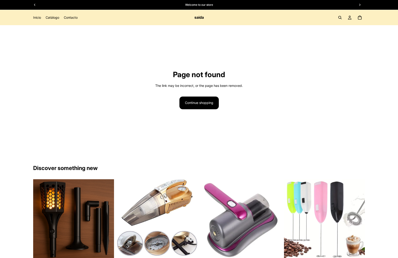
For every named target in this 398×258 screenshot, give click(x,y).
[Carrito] (360, 17)
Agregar (361, 253)
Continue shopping (199, 103)
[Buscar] (340, 17)
